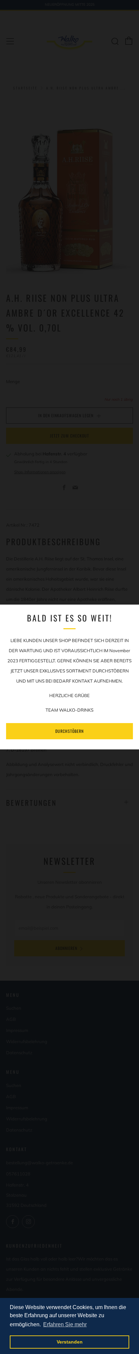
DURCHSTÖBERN (69, 731)
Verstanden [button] (70, 1342)
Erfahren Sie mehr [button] (65, 1324)
